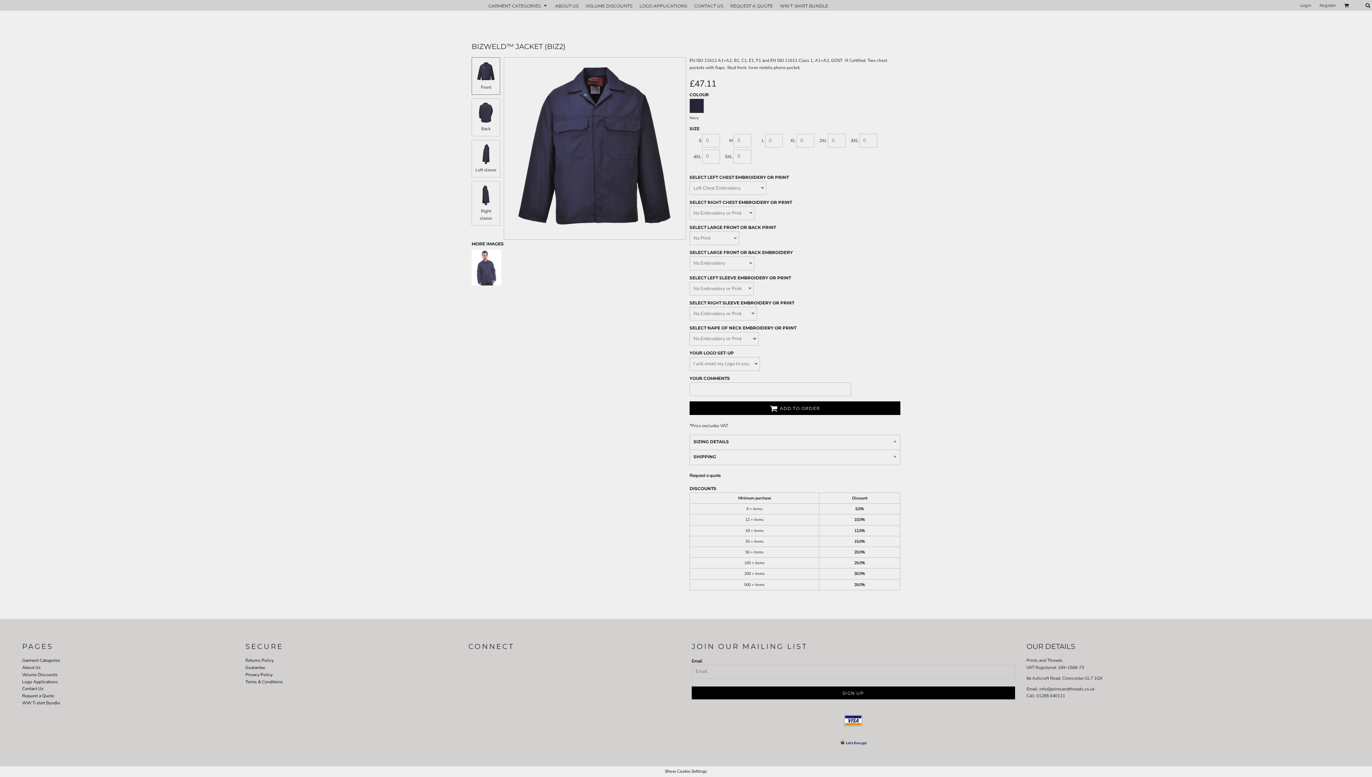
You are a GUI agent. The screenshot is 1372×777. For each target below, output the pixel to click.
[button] (518, 5)
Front (486, 87)
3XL (855, 140)
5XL (729, 157)
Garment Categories (41, 660)
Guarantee (255, 667)
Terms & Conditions (264, 682)
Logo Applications (40, 682)
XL (793, 140)
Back (486, 129)
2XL (823, 140)
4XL (697, 157)
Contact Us (33, 689)
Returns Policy (259, 660)
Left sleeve (486, 170)
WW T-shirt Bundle (41, 703)
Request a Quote (38, 696)
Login (1305, 5)
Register (1327, 5)
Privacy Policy (259, 675)
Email (697, 661)
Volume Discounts (40, 675)
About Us (31, 667)
